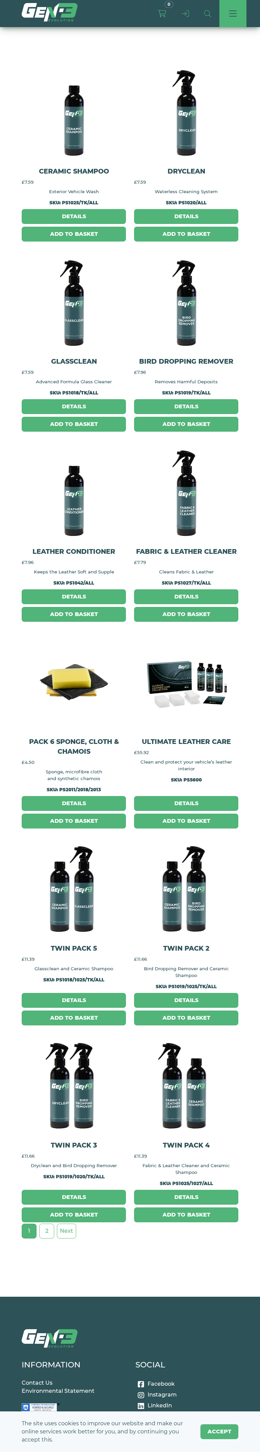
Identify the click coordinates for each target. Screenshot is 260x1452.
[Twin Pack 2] (186, 889)
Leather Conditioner (73, 551)
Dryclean (186, 171)
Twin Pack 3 (74, 1145)
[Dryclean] (186, 112)
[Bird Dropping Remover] (186, 302)
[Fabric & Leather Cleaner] (186, 492)
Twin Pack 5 (74, 948)
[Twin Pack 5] (74, 889)
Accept (219, 1431)
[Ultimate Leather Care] (186, 682)
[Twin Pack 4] (186, 1086)
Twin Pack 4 (186, 1145)
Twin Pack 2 (186, 948)
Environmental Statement (58, 1391)
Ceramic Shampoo (74, 171)
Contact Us (37, 1383)
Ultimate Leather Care (186, 742)
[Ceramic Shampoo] (74, 112)
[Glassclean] (74, 302)
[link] (50, 13)
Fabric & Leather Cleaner (186, 551)
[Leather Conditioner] (74, 492)
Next (66, 1231)
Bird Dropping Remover (186, 361)
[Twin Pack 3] (74, 1086)
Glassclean (74, 361)
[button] (207, 13)
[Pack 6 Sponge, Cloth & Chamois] (74, 682)
